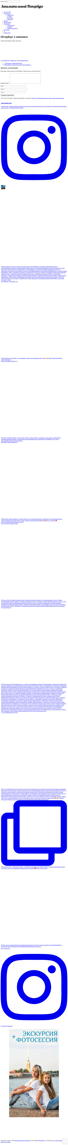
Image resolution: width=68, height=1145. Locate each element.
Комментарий (5, 83)
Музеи (6, 21)
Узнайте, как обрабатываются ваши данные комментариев (47, 98)
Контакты (7, 30)
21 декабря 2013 (5, 60)
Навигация (7, 32)
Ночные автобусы (12, 28)
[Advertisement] (13, 1129)
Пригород (10, 19)
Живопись (14, 60)
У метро (9, 16)
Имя (2, 86)
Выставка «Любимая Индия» (13, 63)
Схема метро (11, 25)
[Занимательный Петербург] (22, 8)
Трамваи (9, 27)
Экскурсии (7, 13)
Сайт (2, 92)
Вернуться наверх (6, 1142)
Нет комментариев (22, 60)
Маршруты (10, 15)
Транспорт (7, 24)
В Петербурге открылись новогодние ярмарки (18, 64)
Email (3, 89)
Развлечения (7, 22)
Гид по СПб (7, 12)
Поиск (2, 1)
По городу (10, 18)
